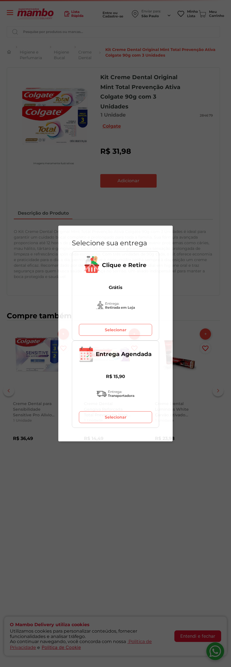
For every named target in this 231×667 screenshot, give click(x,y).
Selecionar (115, 329)
